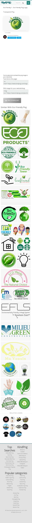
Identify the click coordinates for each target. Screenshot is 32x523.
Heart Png (9, 490)
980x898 (4, 250)
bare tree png (9, 457)
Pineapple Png (16, 499)
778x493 (4, 144)
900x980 (20, 267)
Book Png (16, 503)
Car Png (16, 495)
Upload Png (22, 459)
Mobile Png (9, 487)
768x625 (4, 409)
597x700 (19, 395)
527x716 (21, 376)
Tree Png (22, 479)
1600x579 (4, 204)
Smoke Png (22, 481)
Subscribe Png (9, 475)
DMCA (19, 37)
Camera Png (22, 477)
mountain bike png (9, 459)
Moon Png (22, 483)
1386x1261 (5, 376)
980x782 (4, 183)
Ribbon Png (10, 483)
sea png (10, 455)
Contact (22, 451)
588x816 (20, 221)
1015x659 (16, 299)
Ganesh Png (16, 505)
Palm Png (22, 475)
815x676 (4, 158)
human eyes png (9, 463)
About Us (22, 449)
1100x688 (4, 286)
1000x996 (4, 172)
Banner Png (16, 507)
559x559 (4, 267)
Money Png (16, 493)
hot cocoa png (9, 465)
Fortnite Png (22, 490)
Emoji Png (16, 501)
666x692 (4, 299)
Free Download (13, 100)
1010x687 (16, 235)
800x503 (4, 359)
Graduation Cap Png (22, 485)
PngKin (9, 485)
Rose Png (9, 481)
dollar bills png (9, 453)
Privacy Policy (22, 457)
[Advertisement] (16, 56)
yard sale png (9, 461)
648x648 (4, 124)
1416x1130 (18, 172)
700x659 (20, 158)
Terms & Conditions (22, 453)
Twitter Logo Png (9, 477)
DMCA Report (22, 455)
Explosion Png (22, 487)
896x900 (21, 409)
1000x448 (4, 339)
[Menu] (28, 3)
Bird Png (16, 497)
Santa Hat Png (9, 479)
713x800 (4, 235)
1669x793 (18, 183)
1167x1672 (5, 395)
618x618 (20, 250)
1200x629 (4, 319)
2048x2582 (23, 124)
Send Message (12, 37)
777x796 (4, 221)
